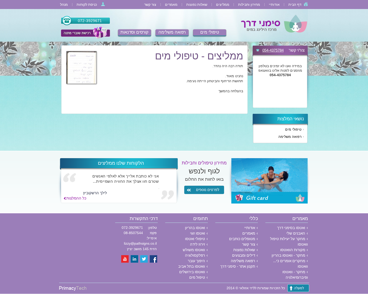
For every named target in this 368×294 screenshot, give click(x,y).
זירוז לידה (197, 244)
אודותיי (274, 5)
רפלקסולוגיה (195, 255)
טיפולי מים (209, 32)
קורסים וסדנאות (134, 32)
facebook (154, 259)
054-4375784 (273, 50)
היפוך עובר (196, 261)
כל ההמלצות (76, 198)
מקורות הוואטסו (292, 250)
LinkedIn (135, 259)
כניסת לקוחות (87, 5)
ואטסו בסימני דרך (291, 228)
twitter (144, 259)
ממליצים (222, 5)
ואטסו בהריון (195, 228)
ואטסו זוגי (197, 233)
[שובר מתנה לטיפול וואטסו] (85, 32)
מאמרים (171, 5)
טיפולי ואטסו (195, 239)
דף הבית (294, 5)
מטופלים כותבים (242, 239)
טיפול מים (197, 277)
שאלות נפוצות (196, 5)
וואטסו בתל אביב (191, 266)
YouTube (125, 259)
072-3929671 (90, 21)
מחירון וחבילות (249, 5)
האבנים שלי (295, 233)
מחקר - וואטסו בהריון (288, 255)
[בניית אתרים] (72, 289)
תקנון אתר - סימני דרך (237, 266)
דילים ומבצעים (243, 255)
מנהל (64, 5)
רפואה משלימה (172, 32)
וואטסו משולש (194, 250)
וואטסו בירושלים (192, 272)
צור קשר (150, 5)
